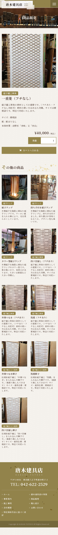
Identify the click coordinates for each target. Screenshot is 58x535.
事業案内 (8, 498)
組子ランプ (7, 203)
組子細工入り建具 (10, 370)
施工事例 (8, 503)
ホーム (7, 494)
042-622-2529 (34, 484)
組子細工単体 (9, 93)
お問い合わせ (37, 507)
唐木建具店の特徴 (39, 494)
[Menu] (54, 4)
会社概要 (8, 507)
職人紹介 (35, 503)
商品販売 (35, 498)
